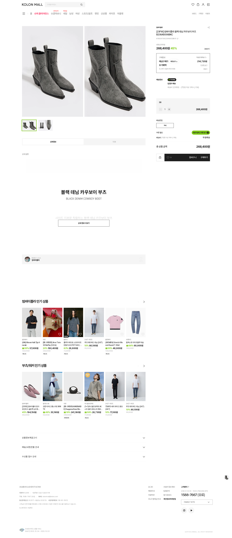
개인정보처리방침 (169, 499)
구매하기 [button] (204, 157)
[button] (38, 334)
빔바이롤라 (159, 27)
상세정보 (53, 142)
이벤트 (207, 14)
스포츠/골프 (87, 13)
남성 (71, 13)
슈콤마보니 (56, 13)
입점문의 (166, 491)
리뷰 (114, 142)
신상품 (104, 13)
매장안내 (151, 491)
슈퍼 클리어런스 (41, 13)
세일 (65, 13)
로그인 (150, 487)
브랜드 (194, 14)
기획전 (201, 14)
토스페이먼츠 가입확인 (25, 508)
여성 (77, 13)
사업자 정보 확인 (169, 487)
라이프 (112, 13)
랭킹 (97, 13)
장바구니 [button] (192, 157)
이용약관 (151, 495)
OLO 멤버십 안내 (154, 499)
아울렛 (120, 13)
